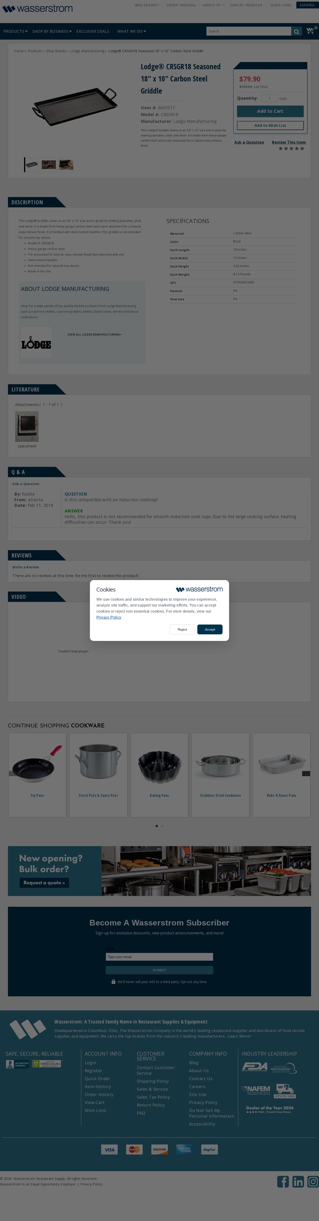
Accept (210, 629)
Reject (182, 629)
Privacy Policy (108, 617)
